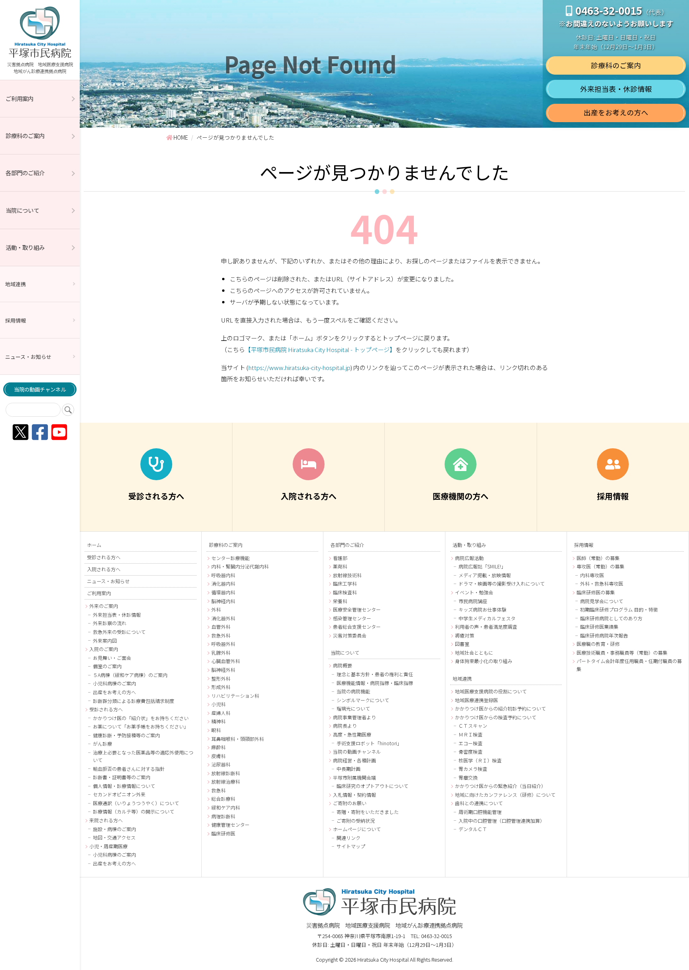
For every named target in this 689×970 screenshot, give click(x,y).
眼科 (216, 730)
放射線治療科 (225, 781)
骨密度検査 (470, 751)
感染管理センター (352, 618)
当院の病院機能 (353, 691)
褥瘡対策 (464, 635)
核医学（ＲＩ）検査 (480, 760)
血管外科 (220, 626)
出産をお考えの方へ (616, 112)
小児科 (218, 704)
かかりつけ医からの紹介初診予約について (500, 708)
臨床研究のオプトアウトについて (372, 785)
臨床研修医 (223, 833)
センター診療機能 (230, 557)
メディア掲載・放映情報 (485, 575)
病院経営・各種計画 (354, 760)
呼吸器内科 (223, 575)
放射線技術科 (347, 575)
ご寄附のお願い (349, 803)
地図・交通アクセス (114, 837)
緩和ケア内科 (225, 807)
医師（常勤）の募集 (598, 557)
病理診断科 (223, 816)
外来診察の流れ (109, 623)
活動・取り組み (25, 247)
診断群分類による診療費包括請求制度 (133, 700)
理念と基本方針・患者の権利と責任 (375, 674)
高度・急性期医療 (352, 734)
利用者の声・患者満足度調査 (486, 626)
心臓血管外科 (225, 660)
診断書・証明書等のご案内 (121, 777)
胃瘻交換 (468, 777)
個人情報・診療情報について (124, 785)
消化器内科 (223, 583)
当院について (22, 210)
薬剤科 (340, 566)
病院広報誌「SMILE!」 (482, 566)
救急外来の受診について (119, 631)
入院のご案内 (103, 648)
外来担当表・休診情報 (616, 89)
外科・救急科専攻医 (601, 583)
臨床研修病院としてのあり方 (611, 618)
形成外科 (220, 686)
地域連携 (15, 284)
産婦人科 (220, 712)
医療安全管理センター (357, 609)
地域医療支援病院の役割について (491, 691)
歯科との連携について (479, 803)
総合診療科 (223, 798)
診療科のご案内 (25, 135)
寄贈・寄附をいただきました (368, 811)
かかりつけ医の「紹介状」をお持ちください (141, 718)
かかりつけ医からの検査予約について (495, 717)
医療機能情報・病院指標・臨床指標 (375, 682)
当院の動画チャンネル (40, 389)
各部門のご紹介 (25, 172)
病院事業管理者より (354, 717)
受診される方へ (103, 557)
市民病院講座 (473, 601)
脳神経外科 (223, 669)
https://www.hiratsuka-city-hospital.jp (299, 367)
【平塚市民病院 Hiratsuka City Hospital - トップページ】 (320, 349)
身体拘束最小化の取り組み (483, 660)
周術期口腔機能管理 (480, 811)
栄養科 (340, 601)
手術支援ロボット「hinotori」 (369, 743)
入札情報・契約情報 (354, 794)
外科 (216, 609)
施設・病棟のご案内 (114, 828)
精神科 (218, 721)
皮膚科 (218, 755)
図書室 (462, 643)
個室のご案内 (107, 666)
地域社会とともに (474, 652)
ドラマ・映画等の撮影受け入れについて (502, 583)
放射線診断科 (225, 773)
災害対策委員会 (349, 635)
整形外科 (220, 678)
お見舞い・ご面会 (112, 657)
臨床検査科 (345, 592)
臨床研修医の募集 (596, 592)
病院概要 (342, 665)
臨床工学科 (345, 583)
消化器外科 (223, 618)
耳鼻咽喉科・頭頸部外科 (237, 738)
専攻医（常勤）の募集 (600, 566)
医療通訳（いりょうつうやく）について (136, 803)
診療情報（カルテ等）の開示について (133, 811)
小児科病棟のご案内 (114, 683)
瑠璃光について (353, 708)
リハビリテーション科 (235, 695)
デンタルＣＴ (473, 828)
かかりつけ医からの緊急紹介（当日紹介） (500, 785)
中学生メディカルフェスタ (487, 618)
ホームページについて (357, 828)
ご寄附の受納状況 (356, 820)
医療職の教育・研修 (598, 643)
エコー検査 (470, 743)
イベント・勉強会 (474, 592)
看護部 (340, 557)
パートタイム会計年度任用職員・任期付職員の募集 (629, 664)
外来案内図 (105, 640)
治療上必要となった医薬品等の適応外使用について (143, 756)
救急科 (218, 790)
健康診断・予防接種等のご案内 (126, 735)
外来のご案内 (103, 605)
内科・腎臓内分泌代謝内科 (240, 566)
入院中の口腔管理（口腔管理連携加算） (502, 820)
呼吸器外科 (223, 643)
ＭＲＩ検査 (470, 734)
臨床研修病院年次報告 (604, 635)
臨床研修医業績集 (599, 626)
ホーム (94, 544)
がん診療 (102, 743)
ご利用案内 (19, 98)
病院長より (345, 725)
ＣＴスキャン (473, 725)
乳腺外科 (220, 652)
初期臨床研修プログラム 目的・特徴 (619, 609)
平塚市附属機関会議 (354, 777)
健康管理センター (230, 824)
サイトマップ (351, 846)
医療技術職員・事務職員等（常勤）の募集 (622, 652)
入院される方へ (103, 569)
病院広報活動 (469, 557)
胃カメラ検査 (473, 768)
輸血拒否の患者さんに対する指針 (129, 768)
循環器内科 (223, 592)
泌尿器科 (220, 764)
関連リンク (348, 837)
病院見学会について (601, 601)
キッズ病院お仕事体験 (482, 609)
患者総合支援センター (357, 626)
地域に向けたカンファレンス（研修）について (505, 794)
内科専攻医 (592, 575)
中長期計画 (348, 768)
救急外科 (220, 635)
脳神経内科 (223, 601)
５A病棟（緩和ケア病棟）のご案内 (130, 674)
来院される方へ (106, 820)
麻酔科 (218, 747)
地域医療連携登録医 (476, 700)
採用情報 (15, 320)
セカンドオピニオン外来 (119, 794)
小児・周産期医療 (108, 846)
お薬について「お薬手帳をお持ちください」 (141, 726)
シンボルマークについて (363, 700)
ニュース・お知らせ (28, 356)
